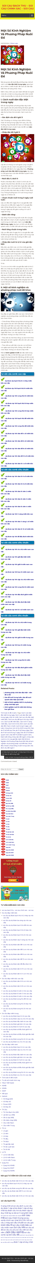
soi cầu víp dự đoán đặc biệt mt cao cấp (17, 1021)
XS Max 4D (8, 795)
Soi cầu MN (19, 1227)
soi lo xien (10, 1239)
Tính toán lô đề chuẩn (8, 713)
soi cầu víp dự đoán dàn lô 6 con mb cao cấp (18, 1181)
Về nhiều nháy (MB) (11, 811)
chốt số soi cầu (13, 1206)
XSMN (7, 782)
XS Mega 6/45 (9, 793)
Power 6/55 (9, 798)
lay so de (12, 1213)
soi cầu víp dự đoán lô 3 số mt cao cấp (16, 1027)
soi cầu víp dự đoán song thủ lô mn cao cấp (18, 1072)
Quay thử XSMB (10, 850)
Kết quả (8, 788)
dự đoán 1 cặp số (8, 1208)
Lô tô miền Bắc (10, 839)
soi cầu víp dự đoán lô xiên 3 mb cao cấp (17, 993)
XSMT (7, 785)
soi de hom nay (23, 1235)
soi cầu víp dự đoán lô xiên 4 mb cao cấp (17, 996)
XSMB (7, 780)
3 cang (3, 1206)
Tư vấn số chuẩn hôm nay (11, 1080)
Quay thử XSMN (10, 855)
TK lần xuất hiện (10, 834)
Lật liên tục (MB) (10, 806)
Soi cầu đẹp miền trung (10, 1013)
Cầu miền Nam (9, 813)
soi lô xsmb (15, 1239)
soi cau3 (3, 1215)
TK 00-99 (8, 837)
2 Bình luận (14, 43)
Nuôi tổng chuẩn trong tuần (20, 746)
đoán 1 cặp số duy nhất (23, 1242)
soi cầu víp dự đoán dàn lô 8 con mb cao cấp (18, 1196)
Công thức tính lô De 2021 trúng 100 (17, 728)
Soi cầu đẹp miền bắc (9, 913)
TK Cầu (4, 1109)
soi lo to (9, 1237)
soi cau (29, 1212)
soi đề (4, 1242)
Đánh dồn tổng (6, 737)
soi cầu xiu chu (9, 1230)
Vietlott (8, 790)
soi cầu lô (7, 1225)
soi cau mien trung (14, 1218)
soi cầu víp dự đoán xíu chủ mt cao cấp (17, 1042)
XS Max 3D (8, 801)
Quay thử (8, 847)
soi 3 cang (21, 1213)
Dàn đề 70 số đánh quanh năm (20, 735)
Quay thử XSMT (10, 852)
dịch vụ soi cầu (26, 1206)
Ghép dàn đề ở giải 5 (19, 737)
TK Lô (4, 1128)
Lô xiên (8, 821)
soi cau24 (19, 1215)
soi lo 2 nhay (4, 1237)
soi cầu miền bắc (21, 1225)
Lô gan (7, 819)
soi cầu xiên (21, 1230)
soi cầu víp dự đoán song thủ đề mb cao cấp (17, 1188)
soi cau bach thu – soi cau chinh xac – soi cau (17, 7)
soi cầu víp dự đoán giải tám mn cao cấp (17, 1057)
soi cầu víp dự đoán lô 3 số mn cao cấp (17, 1060)
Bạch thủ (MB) (9, 803)
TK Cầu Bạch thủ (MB (11, 1112)
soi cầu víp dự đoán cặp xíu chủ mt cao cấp (18, 1019)
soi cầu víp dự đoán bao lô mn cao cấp (17, 1047)
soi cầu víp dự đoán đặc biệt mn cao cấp (17, 1054)
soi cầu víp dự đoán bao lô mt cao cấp (16, 1016)
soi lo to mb (15, 1237)
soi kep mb (30, 1235)
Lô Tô (4, 1152)
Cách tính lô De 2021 (15, 724)
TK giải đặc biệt (10, 832)
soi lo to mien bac (22, 1237)
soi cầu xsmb (15, 1232)
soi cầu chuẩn (17, 1222)
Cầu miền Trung (10, 816)
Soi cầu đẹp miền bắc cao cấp (12, 978)
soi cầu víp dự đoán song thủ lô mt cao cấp (18, 1039)
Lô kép (7, 824)
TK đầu (7, 826)
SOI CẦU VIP (24, 1220)
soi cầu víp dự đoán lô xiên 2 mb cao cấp (17, 991)
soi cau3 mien (10, 1215)
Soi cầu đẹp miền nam (10, 1044)
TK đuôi (8, 829)
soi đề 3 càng (9, 1242)
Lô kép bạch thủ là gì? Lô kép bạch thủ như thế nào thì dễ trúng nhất (17, 753)
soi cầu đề (14, 1234)
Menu (4, 15)
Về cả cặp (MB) (9, 808)
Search (21, 769)
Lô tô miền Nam (10, 842)
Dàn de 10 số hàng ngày (20, 730)
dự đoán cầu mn (12, 1210)
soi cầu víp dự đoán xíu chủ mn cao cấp (17, 1075)
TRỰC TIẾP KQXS (8, 1083)
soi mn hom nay (22, 1239)
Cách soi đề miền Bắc (11, 722)
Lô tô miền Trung (10, 845)
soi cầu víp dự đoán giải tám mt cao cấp (17, 1024)
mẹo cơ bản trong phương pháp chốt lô (19, 757)
